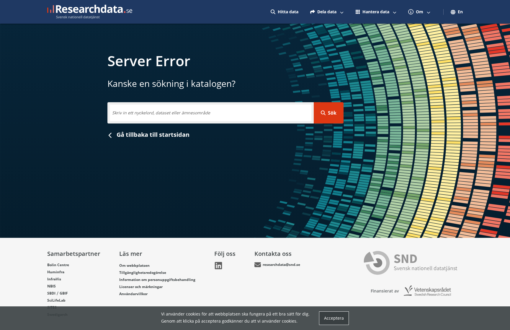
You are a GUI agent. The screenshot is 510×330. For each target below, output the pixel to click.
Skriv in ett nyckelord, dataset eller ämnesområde (161, 113)
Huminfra (55, 271)
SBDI (51, 293)
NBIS (51, 286)
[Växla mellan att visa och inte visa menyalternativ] (342, 11)
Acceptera (334, 318)
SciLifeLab (56, 300)
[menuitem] (284, 12)
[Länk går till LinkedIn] (218, 265)
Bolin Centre (58, 264)
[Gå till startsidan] (89, 11)
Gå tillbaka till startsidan (152, 135)
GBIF (64, 293)
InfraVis (54, 279)
